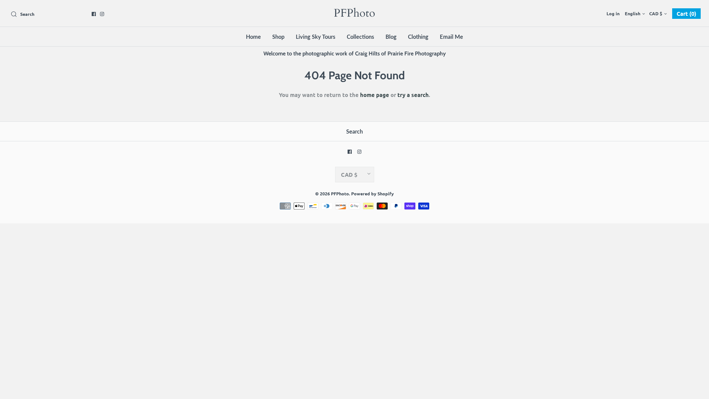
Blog (391, 36)
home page (374, 94)
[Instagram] (102, 14)
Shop (278, 36)
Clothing (418, 36)
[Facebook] (94, 14)
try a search (413, 94)
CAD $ (655, 13)
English (632, 13)
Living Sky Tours (315, 36)
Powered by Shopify (372, 193)
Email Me (451, 36)
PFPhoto (340, 193)
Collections (360, 36)
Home (253, 36)
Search (354, 131)
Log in (613, 13)
